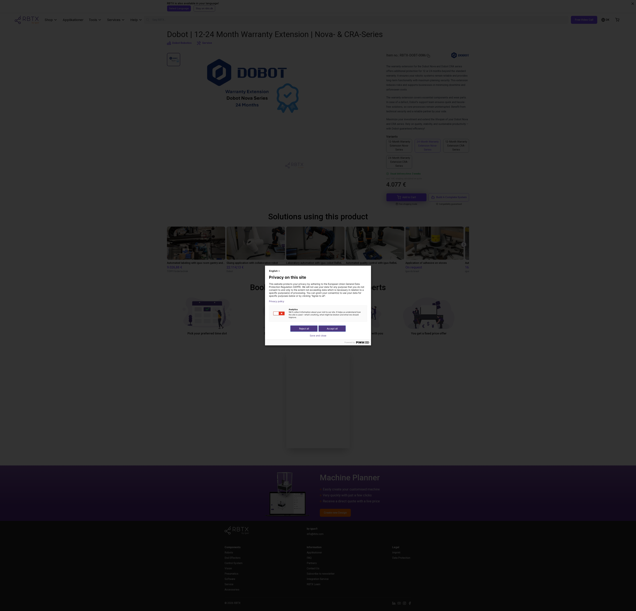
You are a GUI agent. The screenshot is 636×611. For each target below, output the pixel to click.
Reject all (304, 328)
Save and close (318, 335)
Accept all (332, 328)
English (273, 270)
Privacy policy (276, 301)
